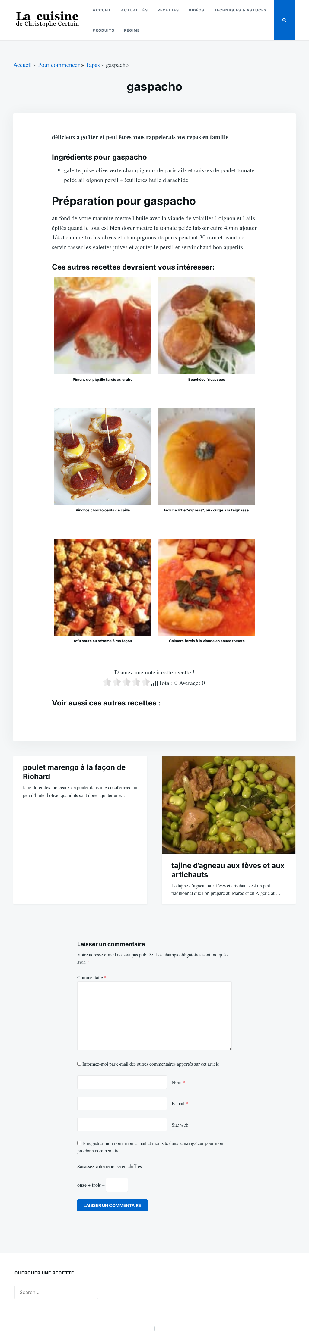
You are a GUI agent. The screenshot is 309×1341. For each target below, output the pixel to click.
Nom (178, 1082)
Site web (180, 1124)
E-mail (180, 1103)
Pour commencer (59, 65)
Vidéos (196, 10)
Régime (132, 30)
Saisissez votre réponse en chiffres (109, 1166)
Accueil (102, 10)
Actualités (134, 10)
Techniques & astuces (240, 10)
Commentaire (92, 977)
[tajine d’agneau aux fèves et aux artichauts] (229, 805)
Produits (103, 30)
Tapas (93, 65)
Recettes (168, 10)
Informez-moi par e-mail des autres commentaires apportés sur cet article (150, 1064)
